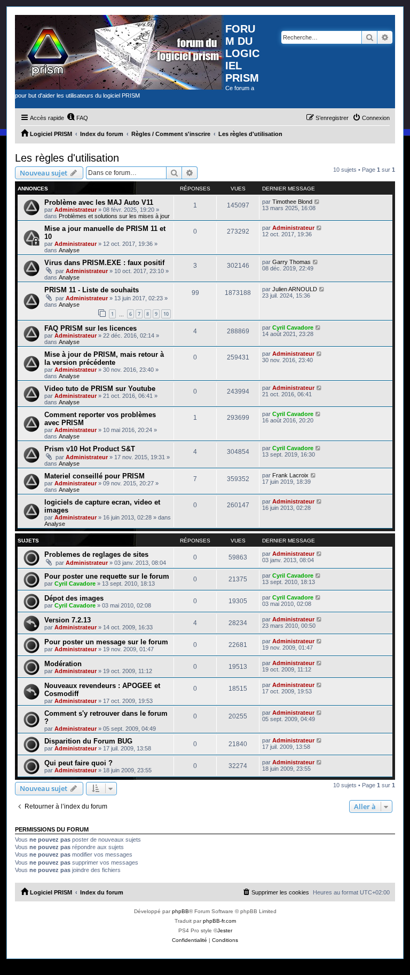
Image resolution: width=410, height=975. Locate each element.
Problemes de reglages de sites (96, 554)
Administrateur (75, 209)
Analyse (69, 250)
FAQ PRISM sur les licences (90, 328)
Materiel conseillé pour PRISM (94, 476)
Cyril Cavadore (292, 327)
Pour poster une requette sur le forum (106, 576)
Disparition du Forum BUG (88, 741)
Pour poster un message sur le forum (106, 642)
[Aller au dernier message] (317, 201)
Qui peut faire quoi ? (78, 763)
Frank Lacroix (290, 475)
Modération (63, 664)
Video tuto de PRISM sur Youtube (99, 389)
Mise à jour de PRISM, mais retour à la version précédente (104, 358)
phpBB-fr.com (219, 921)
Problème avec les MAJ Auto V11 (98, 202)
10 (166, 313)
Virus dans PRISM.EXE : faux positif (104, 263)
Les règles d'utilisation (67, 158)
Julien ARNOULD (294, 289)
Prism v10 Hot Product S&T (89, 449)
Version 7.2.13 (67, 620)
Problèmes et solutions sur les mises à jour (114, 216)
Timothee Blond (292, 201)
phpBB (180, 911)
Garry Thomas (291, 262)
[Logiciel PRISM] (120, 52)
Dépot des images (74, 598)
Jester (224, 930)
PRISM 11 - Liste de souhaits (91, 290)
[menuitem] (77, 117)
